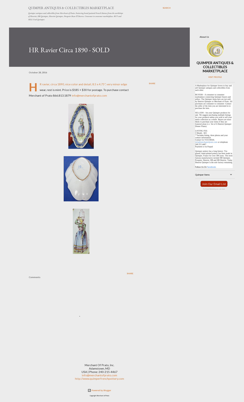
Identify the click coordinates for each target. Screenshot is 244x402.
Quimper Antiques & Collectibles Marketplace (71, 8)
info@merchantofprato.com (89, 95)
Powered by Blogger (101, 390)
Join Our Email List (214, 184)
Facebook (211, 167)
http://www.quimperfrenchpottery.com (99, 378)
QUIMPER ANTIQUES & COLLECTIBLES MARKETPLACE (215, 67)
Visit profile (215, 77)
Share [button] (152, 83)
